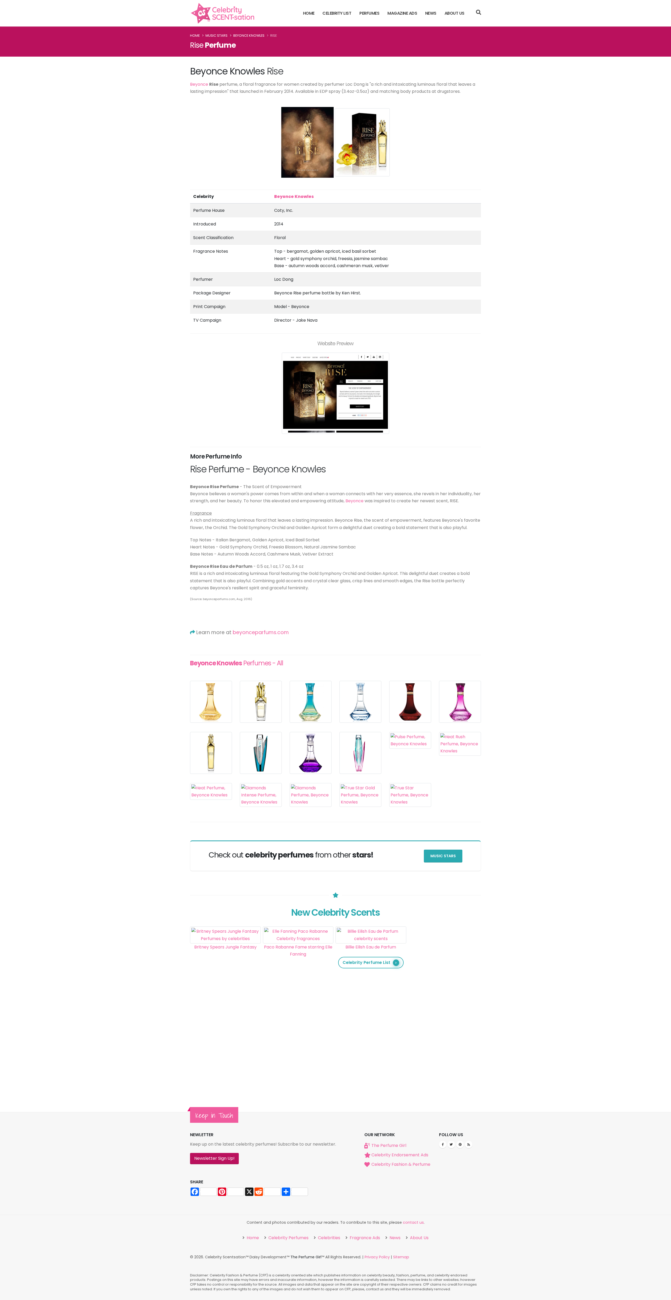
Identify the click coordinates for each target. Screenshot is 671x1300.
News (430, 13)
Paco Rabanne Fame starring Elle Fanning (298, 950)
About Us (454, 13)
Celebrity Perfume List (366, 962)
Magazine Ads (402, 13)
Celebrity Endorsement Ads (399, 1155)
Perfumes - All (236, 663)
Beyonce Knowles (248, 35)
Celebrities (328, 1238)
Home (309, 13)
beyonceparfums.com (261, 632)
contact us (413, 1222)
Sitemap (401, 1257)
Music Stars (216, 35)
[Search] (478, 13)
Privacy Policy (377, 1257)
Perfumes (369, 13)
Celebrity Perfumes (288, 1238)
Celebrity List (336, 13)
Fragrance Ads (364, 1238)
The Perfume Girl (388, 1145)
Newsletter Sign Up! (214, 1158)
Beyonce (199, 84)
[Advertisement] (443, 1005)
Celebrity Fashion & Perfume (400, 1164)
